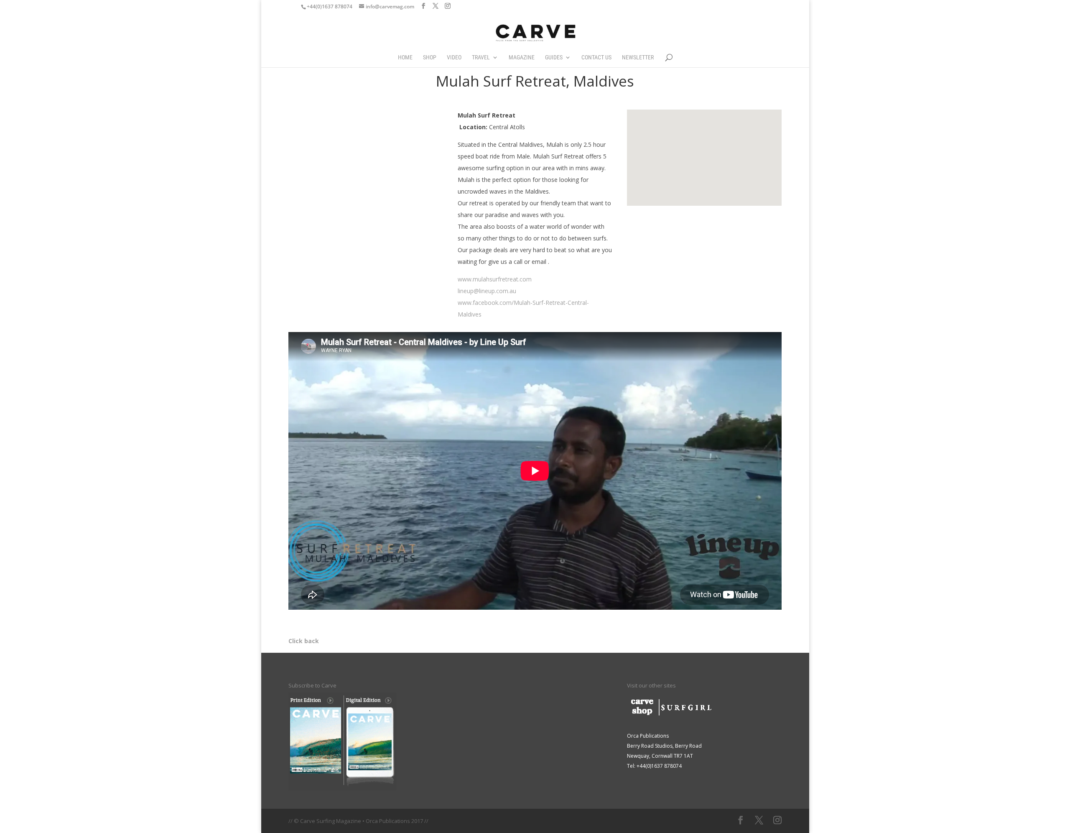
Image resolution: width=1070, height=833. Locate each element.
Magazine (522, 57)
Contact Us (596, 57)
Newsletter (638, 57)
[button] (709, 121)
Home (405, 57)
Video (454, 57)
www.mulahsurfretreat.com (495, 279)
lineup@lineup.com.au (487, 291)
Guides (554, 57)
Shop (429, 57)
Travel (481, 57)
